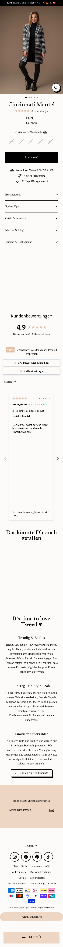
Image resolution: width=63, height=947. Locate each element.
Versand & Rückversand (18, 241)
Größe (29, 132)
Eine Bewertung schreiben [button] (33, 362)
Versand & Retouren (17, 883)
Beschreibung (12, 194)
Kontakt (52, 883)
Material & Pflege (15, 230)
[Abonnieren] (51, 810)
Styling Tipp (12, 206)
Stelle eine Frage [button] (33, 371)
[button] (47, 512)
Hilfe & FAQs (38, 883)
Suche (24, 866)
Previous (5, 457)
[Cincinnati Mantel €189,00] (18, 276)
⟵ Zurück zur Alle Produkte (31, 772)
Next (57, 457)
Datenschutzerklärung (40, 872)
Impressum (36, 866)
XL (50, 141)
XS (11, 141)
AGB (47, 866)
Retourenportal (37, 877)
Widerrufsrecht (19, 872)
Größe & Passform (15, 218)
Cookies (22, 877)
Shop (15, 866)
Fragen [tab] (8, 381)
